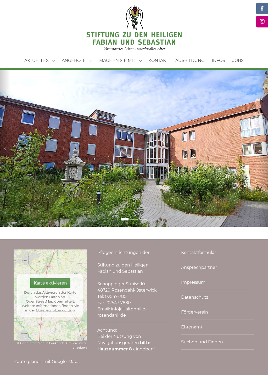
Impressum (193, 282)
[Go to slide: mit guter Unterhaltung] (134, 219)
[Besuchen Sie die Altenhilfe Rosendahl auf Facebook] (262, 8)
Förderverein (194, 312)
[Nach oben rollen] (256, 363)
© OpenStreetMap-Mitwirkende (41, 343)
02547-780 (116, 296)
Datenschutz (194, 297)
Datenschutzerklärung (55, 310)
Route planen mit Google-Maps (47, 361)
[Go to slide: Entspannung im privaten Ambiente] (143, 219)
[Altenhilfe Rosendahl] (134, 27)
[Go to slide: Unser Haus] (125, 219)
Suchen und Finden (202, 341)
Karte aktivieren (50, 283)
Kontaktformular (198, 252)
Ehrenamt (192, 327)
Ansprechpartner (199, 267)
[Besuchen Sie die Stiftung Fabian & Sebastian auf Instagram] (262, 21)
